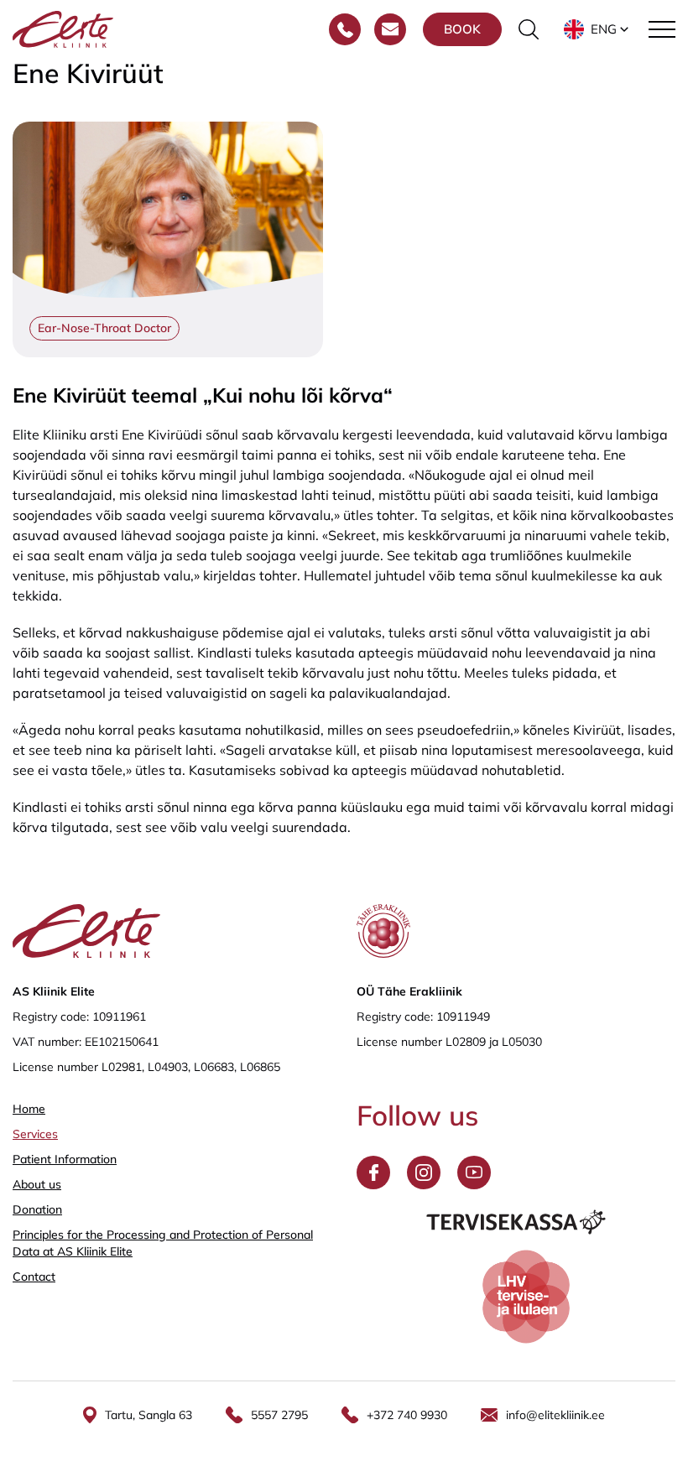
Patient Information (65, 1159)
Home (29, 1108)
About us (37, 1184)
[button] (598, 29)
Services (35, 1133)
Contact (34, 1276)
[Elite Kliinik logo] (63, 27)
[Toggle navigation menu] (662, 29)
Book (462, 29)
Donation (37, 1209)
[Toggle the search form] (529, 29)
